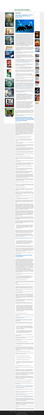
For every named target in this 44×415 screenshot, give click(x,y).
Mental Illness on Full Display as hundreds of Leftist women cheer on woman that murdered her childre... (37, 72)
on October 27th (31, 35)
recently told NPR (29, 238)
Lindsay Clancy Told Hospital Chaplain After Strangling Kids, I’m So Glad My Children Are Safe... (37, 64)
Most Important (32, 411)
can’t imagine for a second (22, 295)
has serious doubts (21, 193)
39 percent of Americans (26, 393)
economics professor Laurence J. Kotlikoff (22, 238)
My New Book (11, 411)
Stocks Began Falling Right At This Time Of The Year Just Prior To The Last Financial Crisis (24, 16)
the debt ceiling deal (26, 142)
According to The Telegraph (22, 348)
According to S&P (17, 139)
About (19, 411)
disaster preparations (24, 99)
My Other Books (14, 411)
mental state (30, 94)
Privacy (22, 411)
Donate (18, 411)
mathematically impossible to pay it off (22, 86)
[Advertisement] (22, 5)
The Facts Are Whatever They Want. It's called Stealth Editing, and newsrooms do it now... (37, 78)
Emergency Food (25, 411)
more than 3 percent (26, 266)
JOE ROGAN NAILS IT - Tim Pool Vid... (37, 58)
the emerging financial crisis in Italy (26, 319)
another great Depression (21, 396)
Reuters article (31, 302)
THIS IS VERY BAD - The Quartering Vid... (37, 85)
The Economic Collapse (22, 10)
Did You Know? (29, 411)
